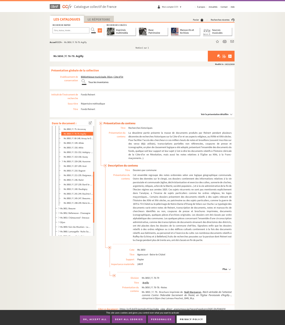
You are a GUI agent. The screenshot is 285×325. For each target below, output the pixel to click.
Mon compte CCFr (170, 6)
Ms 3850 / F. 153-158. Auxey (76, 156)
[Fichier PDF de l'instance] (229, 56)
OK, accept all (95, 319)
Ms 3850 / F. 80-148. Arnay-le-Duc (78, 138)
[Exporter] (224, 56)
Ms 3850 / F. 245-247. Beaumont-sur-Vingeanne (78, 198)
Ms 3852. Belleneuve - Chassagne (75, 213)
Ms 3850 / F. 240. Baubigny (75, 189)
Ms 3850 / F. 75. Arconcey (75, 129)
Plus (225, 269)
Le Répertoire (99, 19)
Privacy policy (191, 319)
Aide (233, 7)
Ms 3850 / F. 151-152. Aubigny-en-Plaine (78, 152)
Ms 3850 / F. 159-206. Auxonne (77, 161)
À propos (201, 7)
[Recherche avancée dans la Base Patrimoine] (143, 31)
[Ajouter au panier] (219, 56)
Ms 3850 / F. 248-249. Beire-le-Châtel (78, 202)
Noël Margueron (192, 292)
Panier (196, 19)
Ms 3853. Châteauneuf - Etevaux (74, 217)
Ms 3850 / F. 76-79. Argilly (75, 133)
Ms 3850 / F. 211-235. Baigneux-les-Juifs (78, 175)
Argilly (145, 282)
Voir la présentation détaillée (215, 114)
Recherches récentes (220, 19)
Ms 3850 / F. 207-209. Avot (75, 166)
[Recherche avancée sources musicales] (207, 31)
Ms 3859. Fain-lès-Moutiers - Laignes (75, 226)
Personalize (161, 319)
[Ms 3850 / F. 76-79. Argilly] (215, 41)
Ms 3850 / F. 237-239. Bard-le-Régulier (78, 184)
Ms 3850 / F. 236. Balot (74, 179)
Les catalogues (66, 19)
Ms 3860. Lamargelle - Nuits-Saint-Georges (75, 231)
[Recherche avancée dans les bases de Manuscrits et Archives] (175, 31)
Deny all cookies (129, 319)
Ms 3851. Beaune (67, 208)
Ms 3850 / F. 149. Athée (74, 143)
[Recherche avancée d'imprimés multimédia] (111, 31)
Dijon (62, 222)
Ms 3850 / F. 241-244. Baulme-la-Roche (78, 193)
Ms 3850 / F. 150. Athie (73, 147)
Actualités (213, 7)
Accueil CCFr (56, 42)
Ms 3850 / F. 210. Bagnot (74, 170)
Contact (224, 7)
